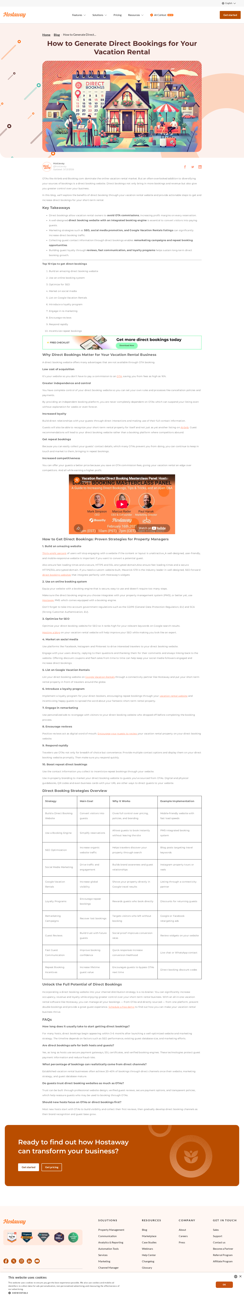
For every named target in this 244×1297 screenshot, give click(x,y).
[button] (64, 1293)
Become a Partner (223, 1248)
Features (77, 14)
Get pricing (51, 1167)
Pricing (118, 14)
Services (103, 1254)
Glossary (147, 1267)
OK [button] (224, 1284)
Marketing (104, 1261)
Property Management (111, 1229)
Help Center (149, 1254)
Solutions (107, 1220)
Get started (230, 14)
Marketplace (149, 1236)
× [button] (240, 1276)
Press (182, 1242)
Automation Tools (108, 1248)
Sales (216, 1229)
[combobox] (235, 1276)
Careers (183, 1236)
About (182, 1229)
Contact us (219, 1242)
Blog (144, 1229)
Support (217, 1236)
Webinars (147, 1248)
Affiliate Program (223, 1261)
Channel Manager (108, 1267)
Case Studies (149, 1242)
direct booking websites (56, 574)
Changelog (148, 1261)
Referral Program (223, 1254)
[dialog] (122, 1284)
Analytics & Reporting (110, 1242)
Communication (107, 1236)
